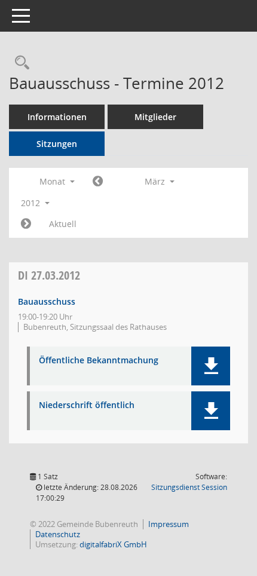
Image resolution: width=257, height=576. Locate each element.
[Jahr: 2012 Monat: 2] (98, 181)
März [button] (156, 181)
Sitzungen (56, 143)
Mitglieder (155, 116)
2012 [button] (31, 203)
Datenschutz (57, 534)
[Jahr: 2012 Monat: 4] (26, 224)
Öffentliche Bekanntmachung (98, 361)
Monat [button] (53, 181)
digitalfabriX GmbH (113, 544)
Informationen (57, 116)
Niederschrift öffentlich (86, 405)
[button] (210, 366)
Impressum (168, 524)
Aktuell (63, 223)
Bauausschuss (46, 301)
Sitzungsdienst (189, 487)
